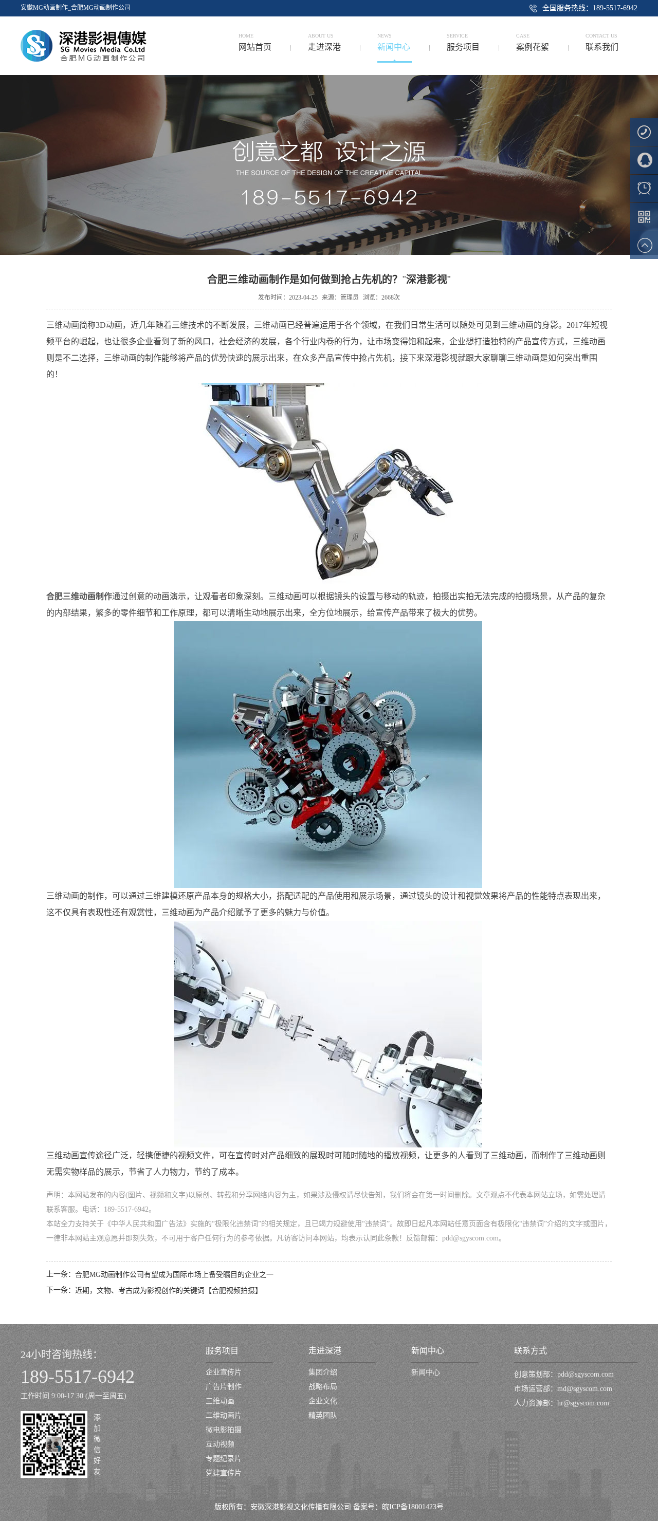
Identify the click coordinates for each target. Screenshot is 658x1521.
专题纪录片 (224, 1458)
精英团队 (322, 1415)
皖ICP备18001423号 (413, 1507)
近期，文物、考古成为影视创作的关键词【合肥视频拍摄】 (168, 1290)
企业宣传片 (224, 1372)
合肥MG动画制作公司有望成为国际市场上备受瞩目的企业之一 (174, 1274)
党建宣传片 (224, 1473)
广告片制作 (224, 1386)
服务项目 (222, 1350)
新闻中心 (427, 1350)
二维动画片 (224, 1415)
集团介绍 (322, 1372)
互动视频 (220, 1444)
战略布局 (322, 1386)
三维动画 (220, 1401)
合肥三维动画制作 (79, 596)
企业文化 (322, 1401)
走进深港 (324, 1350)
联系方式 (530, 1350)
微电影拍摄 (224, 1430)
